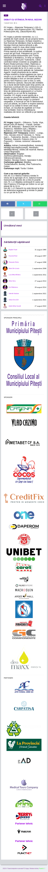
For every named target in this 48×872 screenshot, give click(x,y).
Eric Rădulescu (13, 287)
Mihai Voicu (12, 281)
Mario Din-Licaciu (14, 268)
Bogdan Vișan (13, 249)
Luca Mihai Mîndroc (15, 275)
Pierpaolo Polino (14, 262)
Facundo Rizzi (13, 256)
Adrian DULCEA (14, 300)
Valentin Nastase (14, 293)
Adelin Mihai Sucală (15, 306)
